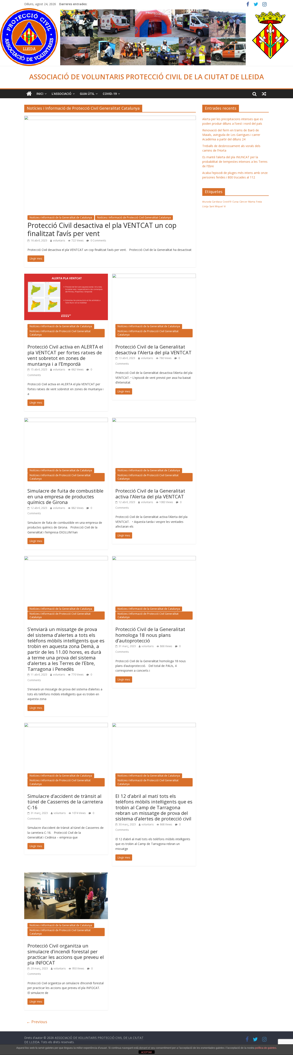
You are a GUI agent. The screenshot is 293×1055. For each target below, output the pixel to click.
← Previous (36, 1021)
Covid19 (227, 201)
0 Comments (98, 240)
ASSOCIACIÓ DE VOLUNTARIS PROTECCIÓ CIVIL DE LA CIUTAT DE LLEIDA (146, 76)
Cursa (235, 201)
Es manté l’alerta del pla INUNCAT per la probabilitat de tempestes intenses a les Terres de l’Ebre (234, 161)
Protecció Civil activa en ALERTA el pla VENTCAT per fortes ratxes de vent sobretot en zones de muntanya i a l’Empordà (65, 355)
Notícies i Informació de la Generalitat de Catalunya (61, 217)
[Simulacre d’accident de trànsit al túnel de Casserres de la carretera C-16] (66, 725)
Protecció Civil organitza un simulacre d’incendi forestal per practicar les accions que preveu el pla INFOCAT (65, 954)
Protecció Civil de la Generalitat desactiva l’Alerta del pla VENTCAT (153, 349)
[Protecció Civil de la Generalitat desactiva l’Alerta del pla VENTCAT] (154, 276)
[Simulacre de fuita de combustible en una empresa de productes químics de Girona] (66, 420)
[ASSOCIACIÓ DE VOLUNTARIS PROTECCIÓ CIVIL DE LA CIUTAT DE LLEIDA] (146, 10)
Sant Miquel (216, 206)
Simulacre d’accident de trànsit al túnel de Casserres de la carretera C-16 (65, 802)
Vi (225, 206)
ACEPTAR (146, 1052)
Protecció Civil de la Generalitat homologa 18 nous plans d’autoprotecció (150, 635)
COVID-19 (110, 94)
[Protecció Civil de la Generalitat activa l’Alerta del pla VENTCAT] (154, 420)
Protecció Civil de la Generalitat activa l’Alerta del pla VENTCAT (150, 493)
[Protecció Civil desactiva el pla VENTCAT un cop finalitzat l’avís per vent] (110, 118)
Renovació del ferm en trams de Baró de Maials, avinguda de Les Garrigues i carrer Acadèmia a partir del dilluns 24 (231, 134)
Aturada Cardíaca (212, 201)
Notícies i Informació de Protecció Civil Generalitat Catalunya (134, 217)
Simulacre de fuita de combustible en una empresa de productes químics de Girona (65, 496)
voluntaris (59, 240)
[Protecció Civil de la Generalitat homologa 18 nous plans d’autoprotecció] (154, 558)
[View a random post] (264, 93)
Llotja (205, 206)
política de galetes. (266, 1047)
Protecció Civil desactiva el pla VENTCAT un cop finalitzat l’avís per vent (102, 229)
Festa (259, 201)
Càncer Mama (247, 201)
